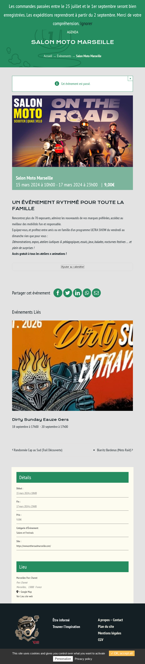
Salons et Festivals (25, 532)
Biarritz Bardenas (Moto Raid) (114, 450)
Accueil (48, 56)
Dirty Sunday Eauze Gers (40, 419)
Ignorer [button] (86, 23)
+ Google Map (25, 591)
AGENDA (72, 32)
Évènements (64, 56)
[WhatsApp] (86, 292)
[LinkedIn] (77, 292)
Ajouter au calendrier (72, 266)
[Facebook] (57, 292)
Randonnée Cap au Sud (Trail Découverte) (38, 450)
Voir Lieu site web (24, 596)
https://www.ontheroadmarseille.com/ (33, 546)
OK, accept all (123, 653)
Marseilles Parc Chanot (26, 577)
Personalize (63, 658)
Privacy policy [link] (83, 658)
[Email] (96, 292)
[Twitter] (67, 292)
